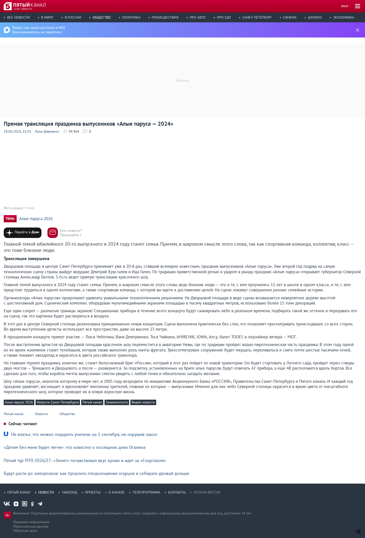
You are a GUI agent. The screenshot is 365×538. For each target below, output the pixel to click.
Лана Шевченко (47, 131)
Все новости (18, 17)
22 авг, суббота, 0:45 (23, 9)
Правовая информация (31, 522)
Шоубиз (315, 17)
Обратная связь (25, 530)
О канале (117, 492)
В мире (47, 17)
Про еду (224, 17)
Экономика (343, 17)
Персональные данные (30, 526)
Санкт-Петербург (257, 17)
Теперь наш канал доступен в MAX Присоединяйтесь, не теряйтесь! (38, 29)
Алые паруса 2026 (36, 218)
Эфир (344, 6)
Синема (289, 17)
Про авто (198, 17)
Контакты (177, 492)
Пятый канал (92, 402)
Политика (131, 17)
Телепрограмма (146, 492)
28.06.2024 (12, 131)
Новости (46, 492)
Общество (102, 17)
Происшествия (165, 17)
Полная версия (207, 492)
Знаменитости (117, 402)
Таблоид (69, 492)
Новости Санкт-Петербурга (58, 402)
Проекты (93, 492)
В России (73, 17)
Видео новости (143, 402)
